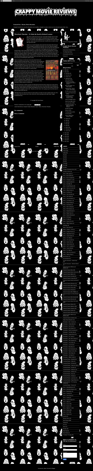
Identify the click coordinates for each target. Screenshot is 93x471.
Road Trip (65, 430)
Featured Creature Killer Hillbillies (69, 291)
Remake (64, 428)
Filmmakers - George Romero (69, 334)
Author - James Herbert (68, 244)
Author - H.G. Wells (67, 237)
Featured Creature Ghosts (68, 287)
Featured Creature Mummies (29, 106)
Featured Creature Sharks (68, 304)
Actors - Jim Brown (67, 192)
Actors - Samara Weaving (68, 214)
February (67, 128)
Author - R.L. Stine (66, 250)
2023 (65, 71)
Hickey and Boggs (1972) (70, 99)
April (67, 125)
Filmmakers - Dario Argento (68, 328)
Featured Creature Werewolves (69, 312)
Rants (64, 426)
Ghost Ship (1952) (69, 80)
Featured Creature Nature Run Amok (70, 301)
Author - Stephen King (67, 254)
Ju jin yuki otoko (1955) (70, 102)
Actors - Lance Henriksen (68, 198)
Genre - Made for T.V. (67, 407)
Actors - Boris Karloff (67, 175)
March (67, 127)
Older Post (56, 146)
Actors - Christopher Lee (68, 179)
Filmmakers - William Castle (68, 357)
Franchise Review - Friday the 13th (70, 365)
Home (36, 146)
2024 (65, 70)
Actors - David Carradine (68, 181)
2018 (65, 139)
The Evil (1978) (68, 113)
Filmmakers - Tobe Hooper (68, 352)
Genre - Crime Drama (67, 395)
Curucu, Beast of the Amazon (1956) (69, 116)
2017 (65, 141)
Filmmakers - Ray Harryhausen (69, 348)
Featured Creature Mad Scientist (69, 296)
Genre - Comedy (66, 393)
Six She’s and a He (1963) (70, 91)
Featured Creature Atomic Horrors (70, 272)
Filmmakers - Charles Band (68, 323)
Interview (65, 416)
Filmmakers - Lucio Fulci (68, 344)
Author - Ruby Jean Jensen (68, 252)
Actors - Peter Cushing (67, 206)
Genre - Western (66, 414)
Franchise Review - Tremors (68, 385)
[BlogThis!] (36, 104)
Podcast (64, 422)
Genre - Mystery (66, 410)
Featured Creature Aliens (68, 270)
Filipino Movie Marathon (68, 319)
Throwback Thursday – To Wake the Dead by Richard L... (70, 105)
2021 (65, 134)
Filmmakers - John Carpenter (69, 340)
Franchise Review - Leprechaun (69, 377)
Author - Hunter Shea (67, 241)
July (66, 120)
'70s (64, 163)
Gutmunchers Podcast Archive (69, 49)
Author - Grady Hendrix (67, 235)
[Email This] (35, 104)
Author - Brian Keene (67, 227)
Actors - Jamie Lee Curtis (68, 188)
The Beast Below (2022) (70, 111)
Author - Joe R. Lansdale (68, 246)
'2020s (64, 152)
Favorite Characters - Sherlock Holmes (71, 263)
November (68, 75)
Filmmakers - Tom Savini (68, 355)
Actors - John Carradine (68, 194)
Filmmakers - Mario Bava (68, 346)
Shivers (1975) (68, 110)
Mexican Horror (66, 418)
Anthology (65, 225)
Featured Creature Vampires (69, 308)
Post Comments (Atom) (39, 151)
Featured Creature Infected (68, 289)
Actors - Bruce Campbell (68, 177)
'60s (64, 161)
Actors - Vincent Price (67, 221)
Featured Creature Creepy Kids (69, 278)
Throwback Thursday (46, 106)
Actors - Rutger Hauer (67, 212)
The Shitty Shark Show (67, 51)
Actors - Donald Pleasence (68, 185)
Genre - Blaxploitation (67, 391)
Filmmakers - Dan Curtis (68, 326)
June (67, 122)
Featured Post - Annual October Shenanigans (70, 89)
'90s (64, 167)
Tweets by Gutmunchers (68, 63)
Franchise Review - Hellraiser (69, 371)
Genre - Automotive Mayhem (69, 389)
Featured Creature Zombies (68, 317)
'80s (64, 165)
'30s (64, 154)
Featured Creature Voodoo (68, 310)
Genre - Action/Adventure (68, 387)
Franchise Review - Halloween (69, 369)
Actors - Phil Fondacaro (68, 208)
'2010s (64, 150)
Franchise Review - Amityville (69, 359)
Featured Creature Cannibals (69, 276)
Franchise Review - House (68, 373)
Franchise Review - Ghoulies (69, 367)
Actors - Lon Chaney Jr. (68, 200)
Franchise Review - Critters (68, 361)
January (67, 130)
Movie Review (66, 420)
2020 (65, 136)
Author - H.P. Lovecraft (67, 239)
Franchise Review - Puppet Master (70, 379)
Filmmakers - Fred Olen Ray (68, 332)
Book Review (20, 106)
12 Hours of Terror (66, 171)
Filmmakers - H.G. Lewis (68, 336)
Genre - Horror (38, 106)
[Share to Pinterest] (39, 104)
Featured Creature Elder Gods (69, 285)
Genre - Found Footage (68, 399)
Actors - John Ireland (67, 196)
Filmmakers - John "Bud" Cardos (69, 338)
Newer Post (17, 146)
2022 (65, 132)
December (68, 73)
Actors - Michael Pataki (67, 202)
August (67, 118)
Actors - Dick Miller (67, 183)
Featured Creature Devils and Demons (71, 280)
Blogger (53, 468)
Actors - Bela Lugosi (67, 173)
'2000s (64, 148)
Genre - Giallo (66, 401)
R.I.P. (64, 424)
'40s (64, 156)
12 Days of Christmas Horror (69, 169)
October (67, 76)
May (67, 123)
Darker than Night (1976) (70, 101)
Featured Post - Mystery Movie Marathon (24, 24)
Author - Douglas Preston (68, 231)
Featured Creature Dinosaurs (69, 283)
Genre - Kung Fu (66, 405)
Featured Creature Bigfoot (68, 274)
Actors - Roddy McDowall (68, 210)
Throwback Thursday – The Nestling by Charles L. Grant (70, 96)
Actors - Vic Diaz (66, 219)
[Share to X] (37, 104)
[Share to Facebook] (38, 104)
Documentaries (66, 258)
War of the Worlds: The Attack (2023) (70, 86)
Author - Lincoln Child (67, 248)
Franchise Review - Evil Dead (69, 363)
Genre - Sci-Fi (66, 412)
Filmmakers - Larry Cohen (68, 342)
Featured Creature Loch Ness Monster (71, 293)
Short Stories (65, 432)
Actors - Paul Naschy (67, 204)
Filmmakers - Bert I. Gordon (68, 321)
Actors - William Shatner (68, 223)
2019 (65, 138)
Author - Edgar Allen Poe (68, 233)
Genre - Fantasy (66, 397)
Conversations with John (68, 54)
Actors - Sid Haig (66, 217)
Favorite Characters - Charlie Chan (70, 260)
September (68, 78)
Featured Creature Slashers (68, 306)
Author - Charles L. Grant (68, 229)
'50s (64, 159)
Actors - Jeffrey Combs (67, 190)
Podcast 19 (65, 56)
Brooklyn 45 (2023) (69, 108)
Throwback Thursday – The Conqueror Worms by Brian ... (70, 82)
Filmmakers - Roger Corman (69, 350)
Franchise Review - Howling (68, 375)
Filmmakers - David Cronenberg (69, 330)
